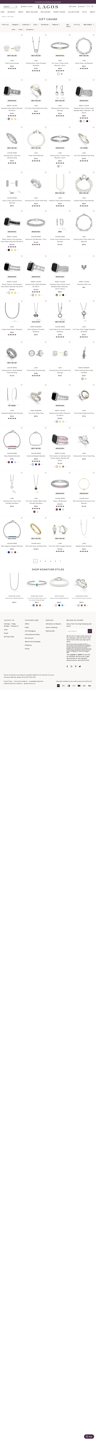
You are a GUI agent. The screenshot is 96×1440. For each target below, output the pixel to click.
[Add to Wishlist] (22, 35)
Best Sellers (32, 12)
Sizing (27, 649)
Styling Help (50, 631)
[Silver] (61, 74)
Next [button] (18, 118)
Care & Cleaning (51, 627)
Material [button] (55, 24)
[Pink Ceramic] (57, 466)
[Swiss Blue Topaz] (33, 605)
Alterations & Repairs (53, 624)
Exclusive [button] (29, 29)
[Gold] (12, 119)
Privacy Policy (8, 681)
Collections (73, 12)
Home (4, 16)
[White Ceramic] (9, 292)
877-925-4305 (9, 637)
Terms (74, 651)
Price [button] (20, 29)
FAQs (27, 627)
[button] (12, 68)
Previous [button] (6, 118)
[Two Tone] (58, 74)
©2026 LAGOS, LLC (30, 683)
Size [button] (13, 29)
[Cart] (91, 7)
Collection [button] (25, 24)
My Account (29, 638)
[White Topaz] (78, 605)
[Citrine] (40, 605)
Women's (11, 12)
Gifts (84, 12)
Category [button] (15, 24)
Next (61, 561)
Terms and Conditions (20, 681)
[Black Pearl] (34, 511)
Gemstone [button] (44, 24)
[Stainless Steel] (9, 119)
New (2, 12)
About (92, 12)
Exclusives (45, 12)
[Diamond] (15, 462)
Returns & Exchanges (32, 641)
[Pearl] (37, 511)
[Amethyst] (37, 605)
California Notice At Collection (13, 683)
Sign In (82, 6)
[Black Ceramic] (87, 121)
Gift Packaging (30, 631)
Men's (20, 12)
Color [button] (35, 24)
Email (6, 633)
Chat (5, 630)
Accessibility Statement (36, 681)
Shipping (28, 645)
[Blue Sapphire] (12, 462)
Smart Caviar (59, 12)
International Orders (32, 634)
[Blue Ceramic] (62, 605)
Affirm (27, 624)
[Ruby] (9, 462)
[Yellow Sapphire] (63, 509)
